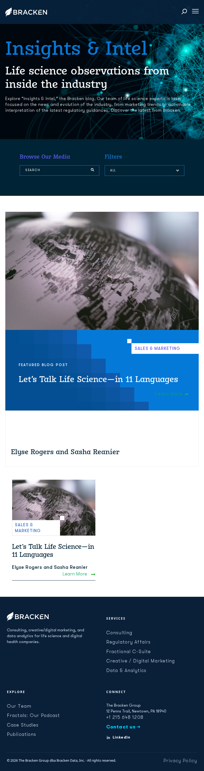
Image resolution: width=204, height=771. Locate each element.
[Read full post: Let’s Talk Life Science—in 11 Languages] (53, 508)
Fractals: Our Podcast (33, 715)
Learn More (169, 393)
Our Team (19, 706)
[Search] (92, 170)
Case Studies (23, 725)
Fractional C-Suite (128, 651)
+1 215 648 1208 (124, 717)
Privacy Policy (180, 760)
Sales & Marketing (157, 348)
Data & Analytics (126, 670)
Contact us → (123, 726)
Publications (21, 734)
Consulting (119, 632)
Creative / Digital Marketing (140, 661)
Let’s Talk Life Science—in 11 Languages (98, 379)
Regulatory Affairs (128, 642)
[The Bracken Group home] (28, 616)
